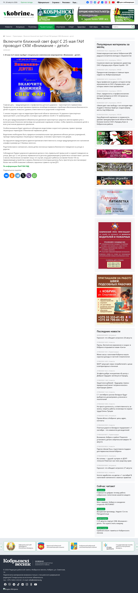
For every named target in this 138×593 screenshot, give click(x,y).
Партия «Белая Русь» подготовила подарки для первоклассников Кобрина (114, 450)
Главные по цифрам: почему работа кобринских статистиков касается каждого (113, 494)
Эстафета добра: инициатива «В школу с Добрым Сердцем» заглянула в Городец (113, 374)
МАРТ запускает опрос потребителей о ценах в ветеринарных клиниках (114, 365)
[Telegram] (17, 175)
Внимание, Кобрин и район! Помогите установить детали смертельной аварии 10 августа (114, 439)
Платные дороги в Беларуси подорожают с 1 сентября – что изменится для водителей (114, 429)
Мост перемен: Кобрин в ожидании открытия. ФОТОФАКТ (111, 503)
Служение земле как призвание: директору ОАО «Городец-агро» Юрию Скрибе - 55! (114, 64)
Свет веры (93, 27)
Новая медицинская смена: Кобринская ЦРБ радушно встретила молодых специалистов (114, 54)
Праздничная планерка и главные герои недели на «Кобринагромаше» (113, 73)
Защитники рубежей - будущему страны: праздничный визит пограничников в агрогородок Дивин (113, 385)
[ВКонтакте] (6, 175)
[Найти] (132, 26)
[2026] (115, 137)
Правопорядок (46, 27)
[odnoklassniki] (109, 2)
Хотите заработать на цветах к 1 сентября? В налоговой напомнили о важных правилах (114, 476)
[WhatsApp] (34, 175)
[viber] (91, 2)
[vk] (102, 2)
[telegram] (95, 2)
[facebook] (87, 2)
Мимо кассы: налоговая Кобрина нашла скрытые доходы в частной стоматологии (113, 355)
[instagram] (106, 2)
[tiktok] (98, 2)
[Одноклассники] (12, 175)
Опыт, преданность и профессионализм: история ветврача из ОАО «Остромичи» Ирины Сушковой (113, 96)
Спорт (71, 27)
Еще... (75, 2)
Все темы (105, 27)
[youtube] (113, 2)
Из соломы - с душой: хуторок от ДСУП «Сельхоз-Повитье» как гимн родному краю (114, 459)
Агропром (60, 27)
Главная (8, 36)
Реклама (66, 2)
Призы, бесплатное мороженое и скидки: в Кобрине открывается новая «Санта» (114, 346)
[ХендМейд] (115, 167)
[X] (23, 175)
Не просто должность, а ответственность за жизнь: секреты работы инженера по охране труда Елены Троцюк (114, 408)
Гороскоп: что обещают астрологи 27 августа (114, 468)
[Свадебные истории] (115, 153)
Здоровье (81, 27)
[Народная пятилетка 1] (115, 202)
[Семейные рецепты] (115, 180)
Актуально (20, 27)
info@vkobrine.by (35, 580)
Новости (8, 27)
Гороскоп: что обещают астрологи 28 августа (114, 338)
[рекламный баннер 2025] (86, 14)
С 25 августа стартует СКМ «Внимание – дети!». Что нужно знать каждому (112, 522)
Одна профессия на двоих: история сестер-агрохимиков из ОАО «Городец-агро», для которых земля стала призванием (114, 84)
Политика (32, 27)
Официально (43, 2)
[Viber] (28, 175)
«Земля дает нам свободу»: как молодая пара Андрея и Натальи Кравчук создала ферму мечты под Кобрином (114, 107)
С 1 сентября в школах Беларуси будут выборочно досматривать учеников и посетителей (112, 397)
